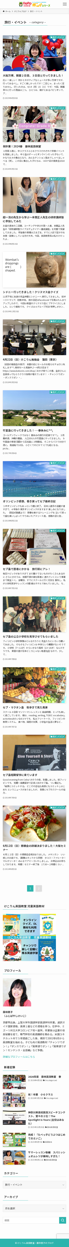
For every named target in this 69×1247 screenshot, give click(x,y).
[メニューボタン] (65, 4)
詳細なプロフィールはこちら (19, 1056)
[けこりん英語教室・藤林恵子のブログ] (34, 4)
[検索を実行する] (62, 1220)
